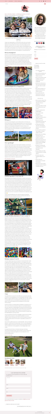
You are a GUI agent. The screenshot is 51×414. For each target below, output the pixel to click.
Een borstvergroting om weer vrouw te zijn (24, 406)
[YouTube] (41, 43)
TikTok (46, 1)
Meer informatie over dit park (10, 158)
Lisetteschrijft (36, 66)
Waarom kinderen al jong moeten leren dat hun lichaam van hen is (41, 74)
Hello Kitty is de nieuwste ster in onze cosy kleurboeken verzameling (40, 94)
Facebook (40, 1)
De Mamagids (36, 65)
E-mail (7, 388)
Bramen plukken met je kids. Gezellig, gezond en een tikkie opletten (41, 152)
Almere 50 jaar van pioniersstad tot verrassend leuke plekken (40, 161)
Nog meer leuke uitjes (8, 335)
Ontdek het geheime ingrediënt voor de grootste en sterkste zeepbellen (41, 117)
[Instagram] (39, 43)
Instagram (42, 1)
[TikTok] (43, 43)
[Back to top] (49, 412)
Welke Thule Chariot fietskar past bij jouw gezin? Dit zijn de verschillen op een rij (41, 165)
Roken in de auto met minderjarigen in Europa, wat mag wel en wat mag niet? (41, 121)
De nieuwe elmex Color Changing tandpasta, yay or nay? (40, 156)
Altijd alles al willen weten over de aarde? (12, 404)
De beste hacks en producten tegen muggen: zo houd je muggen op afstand (41, 131)
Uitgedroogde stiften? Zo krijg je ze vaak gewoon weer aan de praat (41, 107)
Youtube (44, 1)
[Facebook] (37, 43)
